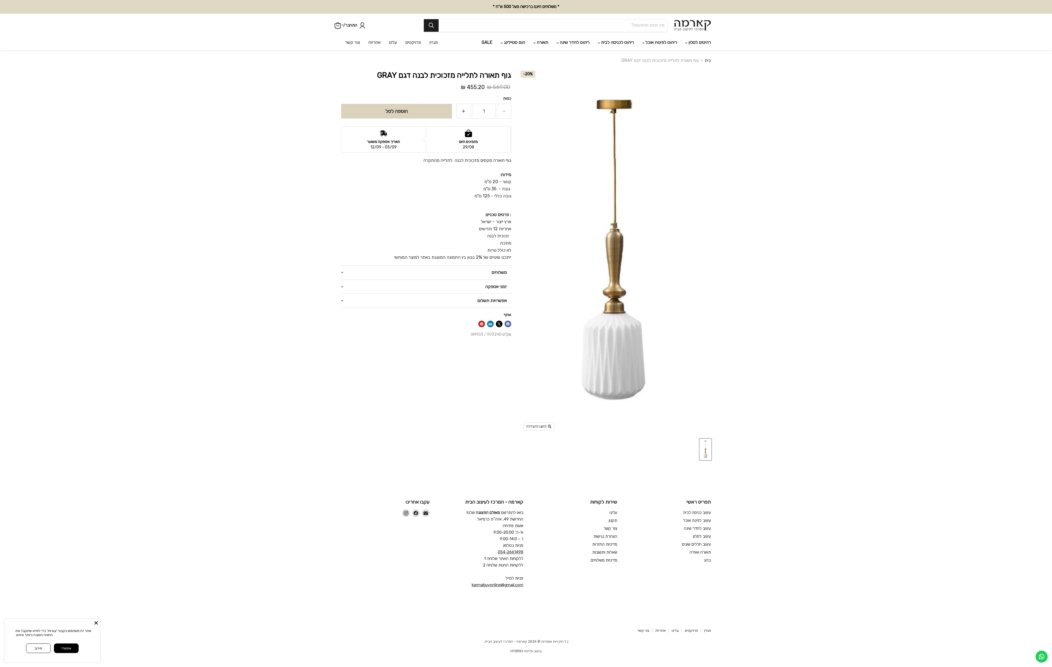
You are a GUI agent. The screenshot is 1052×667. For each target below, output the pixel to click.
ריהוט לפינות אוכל (660, 42)
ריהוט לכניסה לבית (617, 42)
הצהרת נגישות (605, 536)
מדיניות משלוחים (604, 560)
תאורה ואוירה (700, 552)
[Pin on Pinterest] (481, 324)
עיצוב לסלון (702, 536)
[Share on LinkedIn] (490, 324)
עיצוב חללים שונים (696, 544)
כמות (507, 98)
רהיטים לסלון (699, 42)
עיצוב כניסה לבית (697, 512)
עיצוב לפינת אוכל (697, 520)
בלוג (707, 560)
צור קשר (352, 42)
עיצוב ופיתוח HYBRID (526, 651)
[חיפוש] (431, 25)
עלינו (393, 42)
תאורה (542, 42)
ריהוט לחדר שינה (574, 42)
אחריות (374, 42)
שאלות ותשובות (604, 552)
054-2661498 (510, 552)
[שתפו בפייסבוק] (508, 324)
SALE (487, 42)
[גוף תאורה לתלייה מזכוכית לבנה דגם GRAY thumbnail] (705, 449)
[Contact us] (1042, 657)
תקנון (613, 520)
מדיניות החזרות (604, 544)
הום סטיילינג (514, 42)
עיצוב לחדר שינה (697, 528)
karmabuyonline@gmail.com (497, 584)
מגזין (433, 42)
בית (708, 60)
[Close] (96, 623)
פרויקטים (413, 42)
